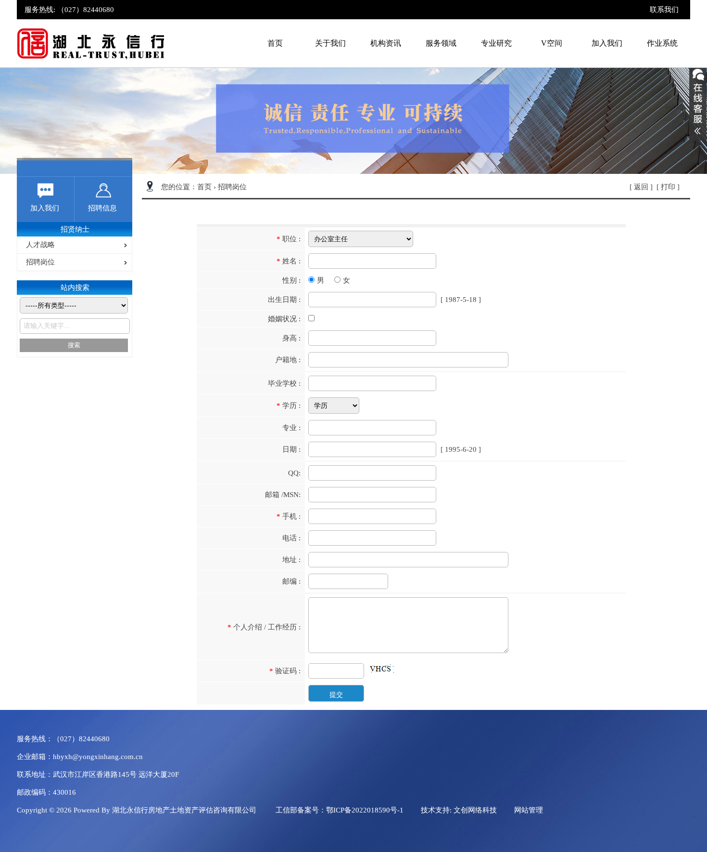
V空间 (551, 43)
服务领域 (441, 43)
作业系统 (662, 43)
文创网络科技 (475, 810)
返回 (641, 187)
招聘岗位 (38, 262)
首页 (275, 43)
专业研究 (496, 43)
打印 (668, 187)
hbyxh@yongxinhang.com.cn (98, 756)
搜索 (74, 345)
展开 (698, 102)
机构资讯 (385, 43)
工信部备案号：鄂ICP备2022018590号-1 (340, 810)
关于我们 (330, 43)
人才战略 (38, 245)
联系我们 (664, 9)
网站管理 (528, 810)
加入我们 (607, 43)
